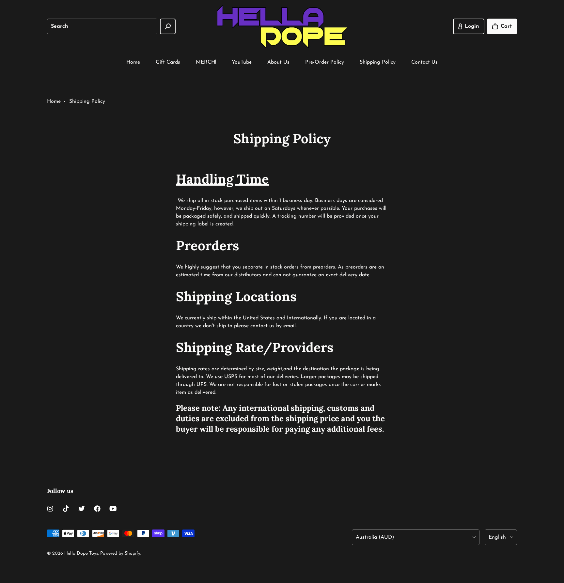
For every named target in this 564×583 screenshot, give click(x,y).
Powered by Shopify (120, 553)
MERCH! (206, 62)
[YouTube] (113, 508)
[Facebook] (97, 508)
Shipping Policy (378, 62)
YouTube (242, 62)
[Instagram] (50, 508)
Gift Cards (168, 62)
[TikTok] (66, 508)
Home (133, 62)
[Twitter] (81, 508)
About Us (278, 62)
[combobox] (102, 26)
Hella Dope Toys (81, 553)
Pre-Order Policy (324, 62)
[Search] (168, 26)
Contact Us (424, 62)
